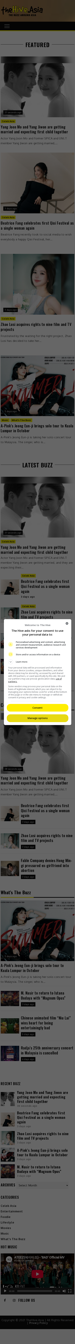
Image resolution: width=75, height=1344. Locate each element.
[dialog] (37, 672)
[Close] (66, 623)
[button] (37, 661)
